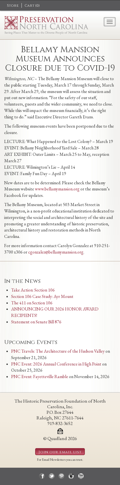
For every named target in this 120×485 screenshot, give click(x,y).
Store (13, 5)
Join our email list (60, 452)
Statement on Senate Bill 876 (36, 322)
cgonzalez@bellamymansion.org (55, 252)
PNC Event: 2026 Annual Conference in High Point (56, 364)
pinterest (61, 476)
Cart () (32, 5)
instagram (71, 476)
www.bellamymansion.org (57, 189)
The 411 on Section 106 (31, 303)
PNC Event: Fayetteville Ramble (39, 376)
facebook (42, 476)
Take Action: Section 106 (33, 290)
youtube (81, 476)
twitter (51, 476)
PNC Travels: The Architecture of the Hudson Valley (58, 351)
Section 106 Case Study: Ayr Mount (42, 296)
